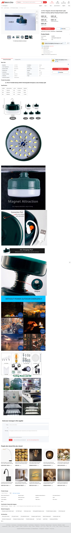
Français (21, 526)
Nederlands (37, 526)
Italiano (30, 526)
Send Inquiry (48, 28)
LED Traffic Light (19, 511)
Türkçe (57, 526)
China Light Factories (5, 516)
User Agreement (41, 528)
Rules (69, 5)
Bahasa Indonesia (66, 526)
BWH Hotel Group (21, 497)
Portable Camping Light (30, 519)
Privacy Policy (52, 528)
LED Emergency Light (22, 7)
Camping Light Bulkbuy (54, 519)
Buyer (46, 5)
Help (50, 5)
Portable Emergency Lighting (51, 511)
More (2, 521)
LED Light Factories (15, 516)
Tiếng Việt (60, 526)
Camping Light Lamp (56, 516)
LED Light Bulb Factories (25, 516)
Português (17, 526)
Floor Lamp (55, 499)
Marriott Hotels (21, 495)
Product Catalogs (17, 493)
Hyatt (54, 497)
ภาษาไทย (53, 526)
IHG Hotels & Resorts (56, 495)
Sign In (43, 54)
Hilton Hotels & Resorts (5, 495)
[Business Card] (68, 64)
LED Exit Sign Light (61, 511)
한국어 (44, 526)
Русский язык (26, 526)
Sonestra (37, 497)
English (9, 526)
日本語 (48, 526)
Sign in (69, 2)
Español (13, 526)
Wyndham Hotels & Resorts (40, 495)
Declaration (47, 528)
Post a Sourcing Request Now (33, 439)
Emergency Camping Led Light (18, 519)
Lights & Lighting (6, 7)
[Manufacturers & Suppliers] (7, 2)
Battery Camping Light (47, 516)
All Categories (5, 5)
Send (10, 439)
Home (2, 7)
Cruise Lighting (3, 499)
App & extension (57, 5)
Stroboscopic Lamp (27, 511)
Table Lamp (37, 499)
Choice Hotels (3, 497)
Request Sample (59, 31)
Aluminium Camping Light (6, 519)
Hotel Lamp (20, 499)
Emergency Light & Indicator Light (8, 511)
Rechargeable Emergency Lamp (38, 511)
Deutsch (33, 526)
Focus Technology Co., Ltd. (28, 528)
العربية (41, 526)
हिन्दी (50, 526)
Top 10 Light (38, 519)
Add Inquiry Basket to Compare (20, 40)
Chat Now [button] (64, 28)
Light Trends (45, 519)
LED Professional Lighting (14, 7)
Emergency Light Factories (36, 516)
